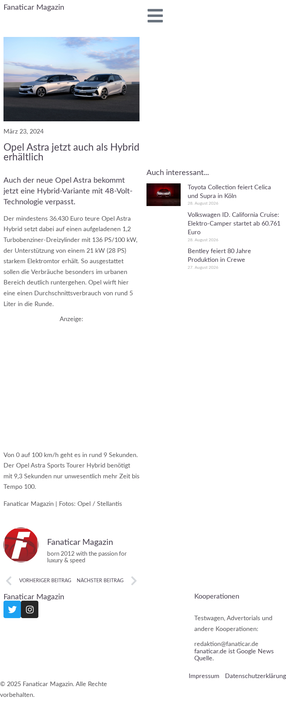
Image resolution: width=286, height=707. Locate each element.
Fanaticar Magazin (33, 7)
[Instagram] (29, 609)
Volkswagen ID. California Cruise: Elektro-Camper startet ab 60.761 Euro (234, 224)
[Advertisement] (71, 379)
